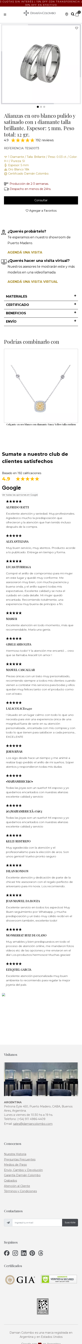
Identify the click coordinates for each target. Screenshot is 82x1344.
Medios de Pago (15, 1164)
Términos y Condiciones (20, 1191)
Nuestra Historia (15, 1154)
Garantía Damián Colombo (22, 1175)
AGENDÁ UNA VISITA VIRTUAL (33, 282)
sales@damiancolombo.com (33, 1124)
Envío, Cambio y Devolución (23, 1170)
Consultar (41, 200)
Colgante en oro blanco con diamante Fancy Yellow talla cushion (41, 424)
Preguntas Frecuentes (19, 1159)
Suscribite (70, 1222)
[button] (41, 297)
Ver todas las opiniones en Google (20, 494)
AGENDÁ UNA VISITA (25, 252)
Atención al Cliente (17, 1186)
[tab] (41, 297)
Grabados (10, 1180)
